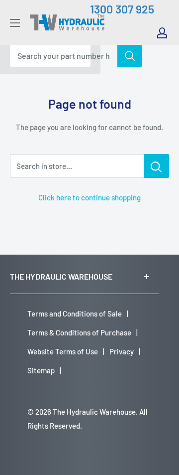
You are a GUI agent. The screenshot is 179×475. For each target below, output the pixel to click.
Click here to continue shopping (89, 197)
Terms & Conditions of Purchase (79, 332)
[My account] (162, 32)
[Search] (129, 56)
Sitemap (41, 370)
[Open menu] (15, 23)
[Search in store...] (156, 166)
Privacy (121, 351)
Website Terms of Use (62, 351)
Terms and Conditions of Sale (74, 313)
